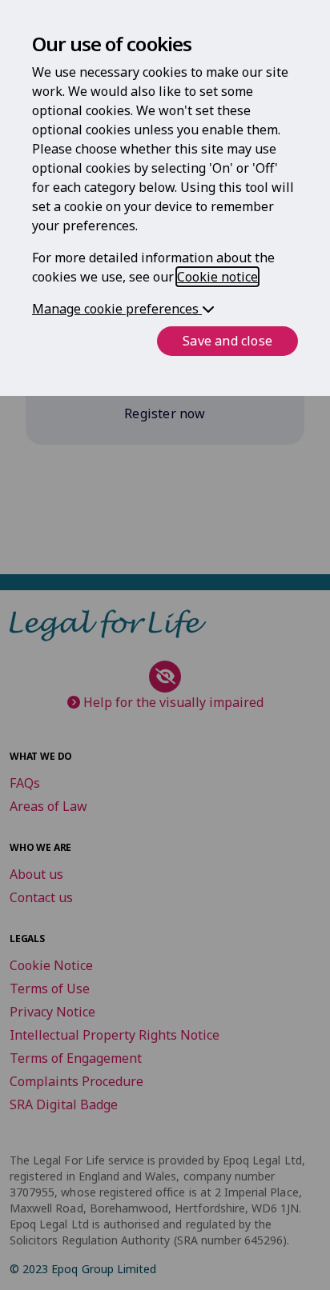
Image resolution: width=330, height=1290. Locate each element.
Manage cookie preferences (117, 309)
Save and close (227, 340)
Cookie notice (217, 277)
